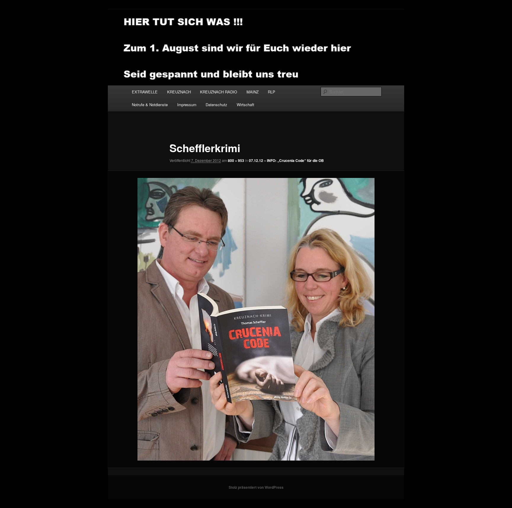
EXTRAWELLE (145, 92)
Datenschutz (216, 104)
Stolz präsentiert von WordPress (256, 487)
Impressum (186, 104)
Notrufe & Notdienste (150, 104)
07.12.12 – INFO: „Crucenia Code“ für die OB (286, 160)
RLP (271, 92)
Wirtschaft (245, 104)
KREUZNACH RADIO (218, 92)
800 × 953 (236, 160)
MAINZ (253, 92)
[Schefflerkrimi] (256, 319)
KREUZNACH (179, 92)
